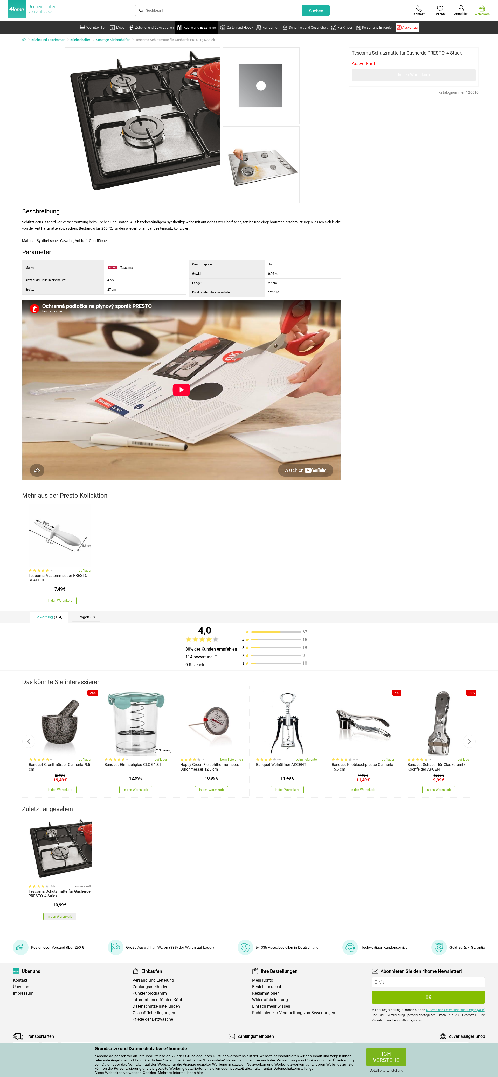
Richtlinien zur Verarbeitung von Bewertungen (293, 1013)
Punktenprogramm (150, 993)
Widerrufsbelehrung (270, 1000)
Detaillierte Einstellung (386, 1070)
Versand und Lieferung (153, 980)
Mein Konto (262, 980)
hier (200, 1073)
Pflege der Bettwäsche (153, 1019)
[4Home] (25, 40)
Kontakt (20, 980)
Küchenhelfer (80, 40)
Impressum (23, 993)
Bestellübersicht (266, 987)
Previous (28, 741)
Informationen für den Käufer (159, 1000)
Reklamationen (266, 993)
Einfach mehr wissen (271, 1006)
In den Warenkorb (414, 74)
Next (469, 741)
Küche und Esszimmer (48, 40)
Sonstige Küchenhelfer (113, 40)
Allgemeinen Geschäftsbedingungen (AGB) (455, 1010)
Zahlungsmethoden (150, 987)
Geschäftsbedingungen (154, 1013)
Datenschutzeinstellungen (294, 1068)
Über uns (21, 987)
